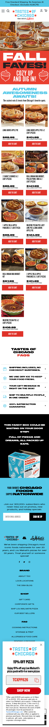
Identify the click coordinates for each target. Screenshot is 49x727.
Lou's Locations (24, 581)
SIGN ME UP (37, 516)
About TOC (24, 576)
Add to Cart (36, 143)
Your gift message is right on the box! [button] (24, 387)
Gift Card (24, 599)
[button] (23, 680)
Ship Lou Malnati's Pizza (24, 609)
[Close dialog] (41, 644)
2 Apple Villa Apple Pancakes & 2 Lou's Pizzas (36, 275)
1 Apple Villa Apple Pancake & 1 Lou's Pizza (11, 226)
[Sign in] (41, 10)
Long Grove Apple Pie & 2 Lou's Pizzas (36, 131)
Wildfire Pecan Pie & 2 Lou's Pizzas (11, 321)
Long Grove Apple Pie (10, 130)
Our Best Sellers (25, 613)
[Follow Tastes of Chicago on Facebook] (20, 562)
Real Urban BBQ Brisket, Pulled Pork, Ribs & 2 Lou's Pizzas (35, 179)
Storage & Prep (24, 632)
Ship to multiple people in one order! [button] (27, 396)
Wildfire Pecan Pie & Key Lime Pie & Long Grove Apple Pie (36, 228)
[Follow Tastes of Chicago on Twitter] (24, 562)
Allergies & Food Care (24, 636)
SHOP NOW (23, 691)
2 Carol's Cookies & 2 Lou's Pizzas (10, 177)
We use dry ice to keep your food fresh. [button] (25, 378)
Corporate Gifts (24, 604)
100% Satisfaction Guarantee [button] (22, 406)
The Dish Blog (24, 585)
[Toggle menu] (3, 9)
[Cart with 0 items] (45, 10)
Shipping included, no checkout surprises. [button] (25, 369)
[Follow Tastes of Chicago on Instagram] (29, 562)
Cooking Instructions (24, 627)
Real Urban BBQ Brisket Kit (11, 275)
